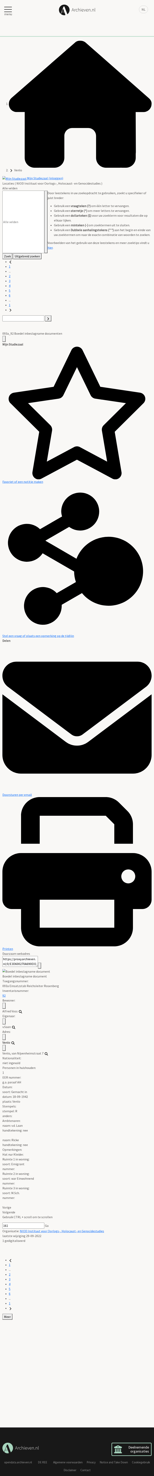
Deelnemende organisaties (138, 1449)
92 (4, 995)
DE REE (42, 1462)
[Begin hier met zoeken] (80, 104)
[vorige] (10, 262)
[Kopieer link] (39, 966)
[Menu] (4, 339)
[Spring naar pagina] (48, 318)
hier (50, 248)
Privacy (91, 1462)
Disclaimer (70, 1470)
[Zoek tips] (46, 222)
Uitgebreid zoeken (27, 256)
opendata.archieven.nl (18, 1462)
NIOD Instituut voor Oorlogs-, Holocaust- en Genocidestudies (62, 1231)
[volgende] (10, 310)
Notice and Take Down (114, 1462)
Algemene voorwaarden (68, 1462)
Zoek (7, 256)
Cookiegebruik (141, 1462)
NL (143, 9)
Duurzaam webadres (16, 954)
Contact (85, 1470)
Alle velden (9, 188)
